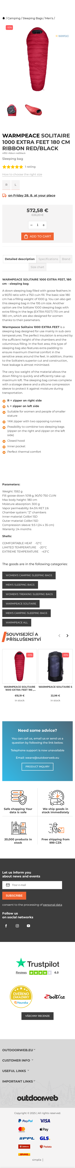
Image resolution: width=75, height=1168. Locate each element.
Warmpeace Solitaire (21, 603)
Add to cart (40, 236)
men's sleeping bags (20, 584)
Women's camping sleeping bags (29, 575)
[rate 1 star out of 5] (4, 167)
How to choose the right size (22, 174)
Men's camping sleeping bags (26, 613)
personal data (52, 904)
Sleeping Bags (33, 18)
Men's (49, 18)
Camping (14, 18)
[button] (67, 635)
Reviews (21, 972)
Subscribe (14, 895)
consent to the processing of (32, 904)
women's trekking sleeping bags (29, 594)
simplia (36, 1159)
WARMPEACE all (17, 622)
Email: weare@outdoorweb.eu (37, 757)
